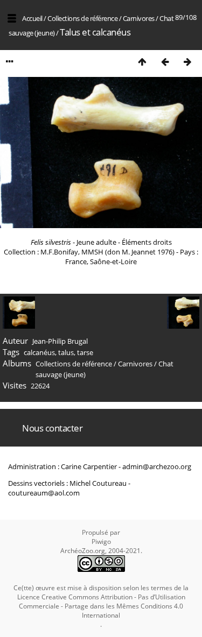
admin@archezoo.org (156, 466)
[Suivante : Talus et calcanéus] (187, 61)
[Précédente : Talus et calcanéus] (165, 61)
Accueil (32, 18)
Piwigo (101, 541)
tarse (85, 352)
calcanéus (39, 352)
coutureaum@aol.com (44, 493)
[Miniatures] (142, 61)
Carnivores (139, 18)
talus (66, 352)
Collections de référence (82, 18)
